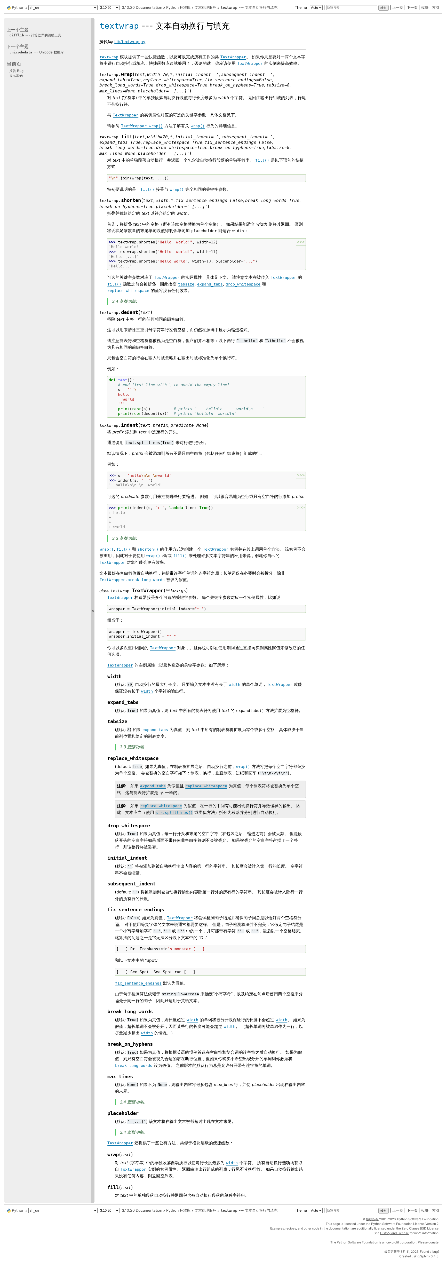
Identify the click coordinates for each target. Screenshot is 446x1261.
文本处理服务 (205, 7)
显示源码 (16, 75)
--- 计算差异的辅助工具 (35, 35)
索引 (435, 7)
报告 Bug (16, 71)
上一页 (397, 7)
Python (18, 7)
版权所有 (372, 1219)
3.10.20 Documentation (142, 7)
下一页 (412, 7)
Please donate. (428, 1242)
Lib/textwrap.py (129, 41)
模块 (424, 7)
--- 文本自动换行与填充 (249, 7)
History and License (394, 1233)
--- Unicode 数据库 (37, 52)
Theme (301, 7)
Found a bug (429, 1252)
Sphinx (425, 1256)
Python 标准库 (178, 7)
